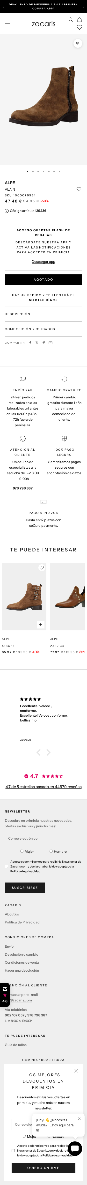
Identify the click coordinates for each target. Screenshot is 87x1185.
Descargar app (43, 261)
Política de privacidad (58, 1155)
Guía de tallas (16, 1045)
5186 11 (8, 646)
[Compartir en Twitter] (37, 343)
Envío (9, 946)
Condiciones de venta (22, 962)
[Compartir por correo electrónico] (50, 343)
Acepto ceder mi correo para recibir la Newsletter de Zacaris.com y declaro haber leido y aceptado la (46, 1150)
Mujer (31, 1136)
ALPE (10, 182)
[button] (39, 752)
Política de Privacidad (22, 922)
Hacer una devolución (22, 970)
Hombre (57, 1136)
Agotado (43, 279)
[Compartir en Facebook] (30, 343)
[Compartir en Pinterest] (44, 343)
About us (12, 914)
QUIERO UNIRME (43, 1168)
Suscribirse (25, 888)
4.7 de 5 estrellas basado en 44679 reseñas (44, 786)
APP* (51, 8)
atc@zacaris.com (18, 1000)
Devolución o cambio (21, 954)
